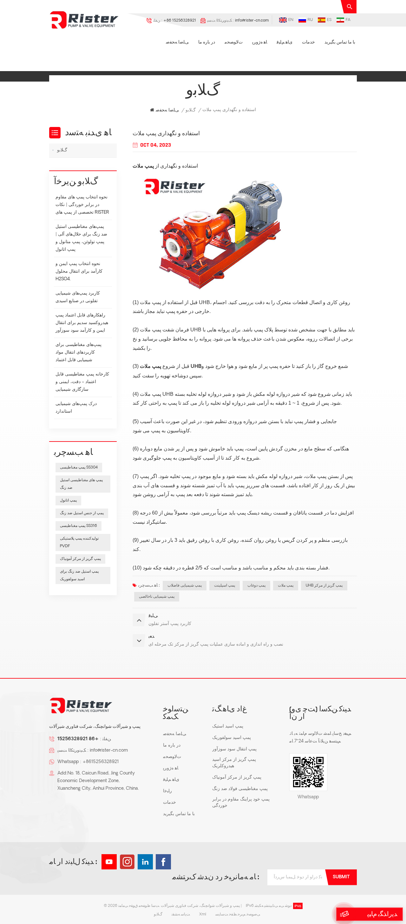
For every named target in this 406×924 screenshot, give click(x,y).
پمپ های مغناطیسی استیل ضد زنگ (81, 484)
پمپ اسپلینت (224, 586)
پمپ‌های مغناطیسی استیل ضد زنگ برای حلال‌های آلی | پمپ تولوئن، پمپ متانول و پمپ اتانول (81, 238)
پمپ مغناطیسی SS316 (78, 526)
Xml (202, 914)
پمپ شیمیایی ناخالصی (156, 597)
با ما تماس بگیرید (339, 42)
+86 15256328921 (179, 21)
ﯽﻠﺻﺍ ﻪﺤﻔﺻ (177, 42)
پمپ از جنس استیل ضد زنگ (82, 513)
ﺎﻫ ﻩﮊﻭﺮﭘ (259, 42)
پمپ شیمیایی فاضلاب (184, 586)
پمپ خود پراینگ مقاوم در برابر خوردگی (241, 802)
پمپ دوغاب (256, 586)
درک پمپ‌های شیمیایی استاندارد (76, 408)
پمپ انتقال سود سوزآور (234, 749)
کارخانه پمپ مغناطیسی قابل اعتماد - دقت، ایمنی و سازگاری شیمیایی (82, 382)
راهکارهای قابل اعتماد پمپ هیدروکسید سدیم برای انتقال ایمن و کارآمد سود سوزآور (82, 323)
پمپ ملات (143, 166)
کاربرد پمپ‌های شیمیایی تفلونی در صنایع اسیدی (78, 297)
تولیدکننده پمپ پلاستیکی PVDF (79, 542)
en (290, 20)
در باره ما (206, 42)
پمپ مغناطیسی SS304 (79, 467)
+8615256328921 (100, 762)
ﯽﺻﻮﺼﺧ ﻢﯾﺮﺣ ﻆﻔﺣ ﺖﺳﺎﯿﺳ (237, 914)
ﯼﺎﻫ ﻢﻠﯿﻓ (284, 42)
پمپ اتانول (68, 500)
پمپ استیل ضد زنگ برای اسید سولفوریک (79, 575)
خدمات (308, 42)
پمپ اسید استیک (227, 726)
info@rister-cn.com (252, 21)
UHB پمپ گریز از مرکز (324, 586)
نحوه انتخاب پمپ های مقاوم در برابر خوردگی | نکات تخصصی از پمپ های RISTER (82, 205)
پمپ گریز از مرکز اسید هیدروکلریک (234, 762)
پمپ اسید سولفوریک (231, 737)
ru (310, 20)
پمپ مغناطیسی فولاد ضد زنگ (240, 789)
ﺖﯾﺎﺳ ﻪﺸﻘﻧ (181, 914)
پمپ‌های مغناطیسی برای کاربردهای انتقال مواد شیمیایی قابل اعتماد (79, 352)
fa (348, 20)
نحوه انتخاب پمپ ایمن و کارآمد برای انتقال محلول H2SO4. (79, 272)
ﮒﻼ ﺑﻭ (191, 110)
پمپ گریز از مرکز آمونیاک (80, 559)
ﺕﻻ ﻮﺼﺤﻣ (234, 42)
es (329, 20)
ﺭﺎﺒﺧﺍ (167, 791)
